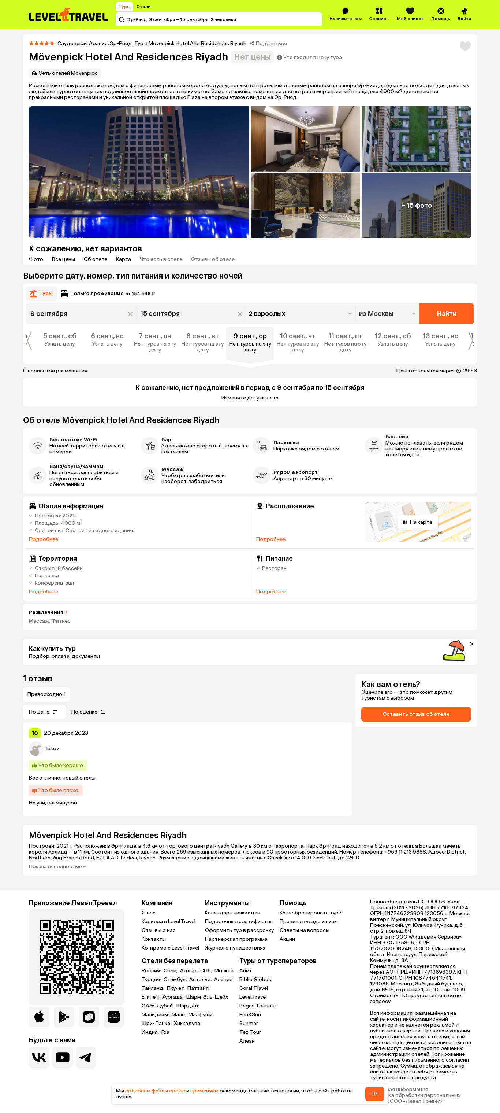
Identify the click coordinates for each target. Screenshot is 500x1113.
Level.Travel (253, 997)
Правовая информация (399, 1089)
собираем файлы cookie (155, 1091)
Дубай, (166, 1006)
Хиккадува (187, 1024)
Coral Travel (253, 988)
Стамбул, (176, 980)
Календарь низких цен (232, 913)
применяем (204, 1091)
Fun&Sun (250, 1014)
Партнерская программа (236, 939)
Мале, (179, 1015)
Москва (224, 971)
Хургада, (173, 997)
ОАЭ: (148, 1006)
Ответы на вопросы (304, 930)
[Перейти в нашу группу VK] (39, 1057)
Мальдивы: (156, 1015)
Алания (223, 980)
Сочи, (171, 971)
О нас (149, 913)
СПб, (206, 971)
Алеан (247, 1041)
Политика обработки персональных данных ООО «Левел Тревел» (415, 1098)
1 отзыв (37, 678)
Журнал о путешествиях (235, 948)
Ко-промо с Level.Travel (170, 948)
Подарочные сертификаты (239, 921)
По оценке (84, 712)
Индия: (151, 1032)
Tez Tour (250, 1032)
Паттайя (198, 988)
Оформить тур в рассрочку (239, 930)
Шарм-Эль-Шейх (207, 997)
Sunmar (248, 1023)
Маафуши (200, 1015)
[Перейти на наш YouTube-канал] (62, 1057)
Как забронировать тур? (311, 913)
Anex (245, 971)
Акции (287, 939)
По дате (39, 712)
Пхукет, (176, 988)
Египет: (151, 997)
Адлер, (189, 971)
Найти (446, 314)
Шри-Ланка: (157, 1024)
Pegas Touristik (258, 1006)
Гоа (165, 1032)
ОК (374, 1094)
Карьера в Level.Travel (168, 921)
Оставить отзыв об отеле (416, 714)
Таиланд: (153, 988)
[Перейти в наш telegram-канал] (86, 1057)
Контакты (154, 939)
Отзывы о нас (159, 930)
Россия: (152, 971)
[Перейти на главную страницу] (69, 14)
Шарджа (187, 1006)
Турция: (152, 980)
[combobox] (388, 314)
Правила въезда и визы (309, 921)
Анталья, (201, 980)
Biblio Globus (255, 979)
